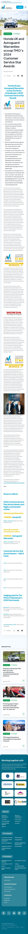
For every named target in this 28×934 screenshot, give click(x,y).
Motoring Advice (8, 887)
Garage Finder (18, 839)
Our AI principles (5, 821)
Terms (22, 927)
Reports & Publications (9, 889)
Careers (4, 826)
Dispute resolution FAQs (6, 868)
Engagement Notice (7, 846)
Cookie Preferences (10, 927)
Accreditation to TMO (7, 864)
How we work (18, 819)
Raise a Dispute (18, 837)
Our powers (18, 821)
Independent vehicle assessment (7, 840)
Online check (7, 880)
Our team (17, 823)
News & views (7, 891)
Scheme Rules (18, 846)
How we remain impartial (5, 823)
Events (3, 866)
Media (5, 902)
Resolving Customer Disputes (6, 861)
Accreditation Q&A (19, 866)
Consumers (7, 898)
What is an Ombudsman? (18, 816)
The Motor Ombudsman (5, 816)
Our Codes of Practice (7, 837)
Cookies (3, 927)
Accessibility (4, 928)
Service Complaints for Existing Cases (20, 843)
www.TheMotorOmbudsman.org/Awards (14, 482)
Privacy (17, 927)
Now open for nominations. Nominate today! (12, 2)
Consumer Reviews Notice (6, 849)
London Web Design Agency (8, 923)
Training (17, 864)
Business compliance (7, 843)
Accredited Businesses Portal (20, 868)
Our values (4, 819)
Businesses (7, 900)
